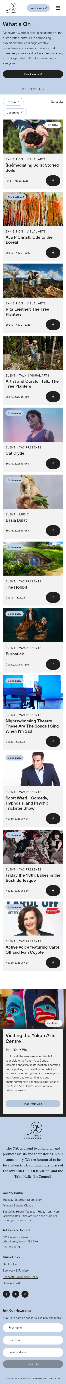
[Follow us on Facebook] (6, 1294)
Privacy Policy (39, 1378)
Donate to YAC (12, 1283)
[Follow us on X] (15, 1294)
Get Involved (10, 1264)
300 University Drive (15, 1237)
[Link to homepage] (11, 8)
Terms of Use (54, 1378)
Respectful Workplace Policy (20, 1277)
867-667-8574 (11, 1247)
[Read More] (33, 154)
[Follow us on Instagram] (25, 1294)
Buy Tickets (37, 8)
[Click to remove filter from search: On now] (18, 101)
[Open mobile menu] (57, 7)
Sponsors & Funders (16, 1270)
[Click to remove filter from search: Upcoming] (21, 112)
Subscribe (33, 1364)
